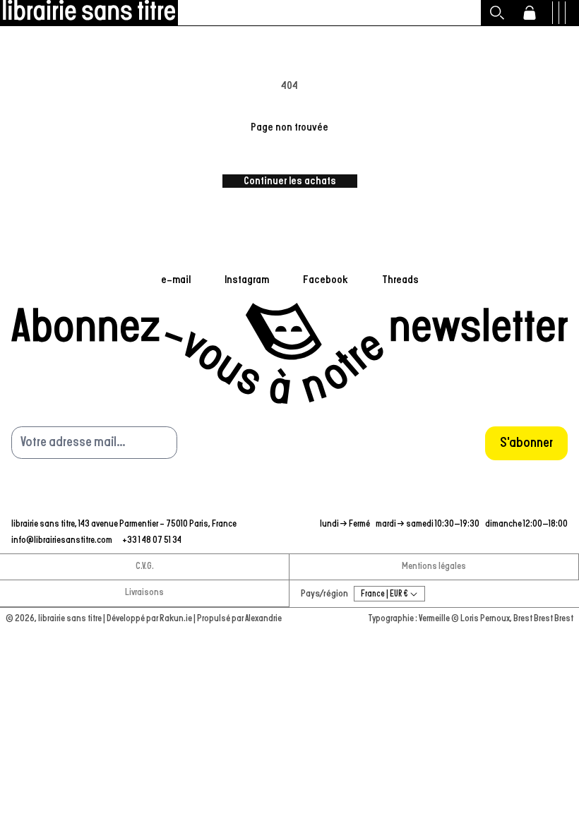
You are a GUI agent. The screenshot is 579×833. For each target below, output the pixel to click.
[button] (497, 12)
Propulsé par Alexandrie (239, 618)
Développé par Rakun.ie (150, 618)
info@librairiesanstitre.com (62, 540)
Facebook (325, 279)
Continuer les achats (290, 180)
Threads (400, 279)
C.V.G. (145, 566)
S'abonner (526, 443)
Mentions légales (434, 566)
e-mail (176, 279)
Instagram (247, 279)
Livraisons (144, 592)
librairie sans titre (70, 618)
